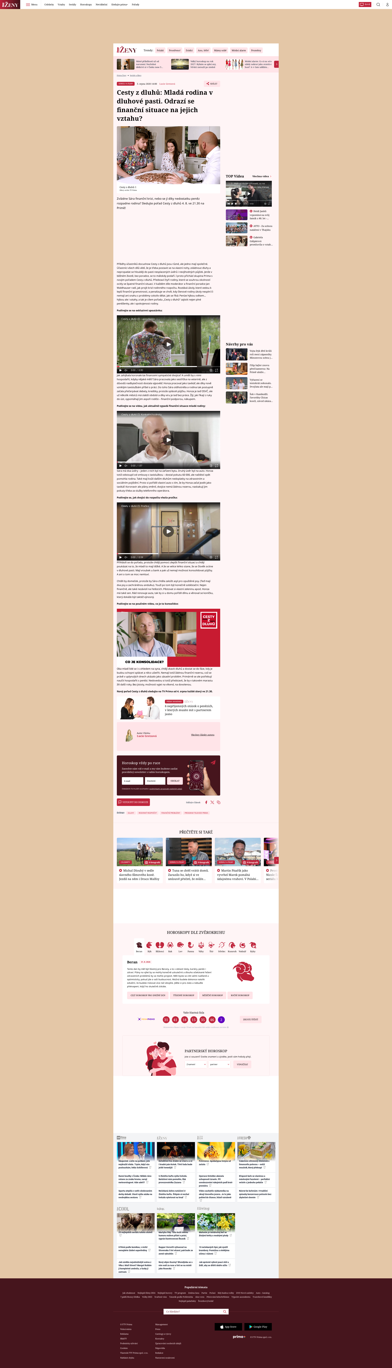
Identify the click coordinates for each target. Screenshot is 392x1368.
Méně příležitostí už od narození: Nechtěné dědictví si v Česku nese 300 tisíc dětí (150, 65)
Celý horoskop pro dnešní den (148, 995)
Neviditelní (101, 4)
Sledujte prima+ (119, 4)
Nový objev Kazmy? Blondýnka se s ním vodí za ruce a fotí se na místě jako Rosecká (175, 1265)
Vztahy (61, 4)
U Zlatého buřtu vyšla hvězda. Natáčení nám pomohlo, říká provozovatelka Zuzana (173, 1179)
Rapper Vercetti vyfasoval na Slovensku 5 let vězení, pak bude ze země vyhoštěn (176, 1250)
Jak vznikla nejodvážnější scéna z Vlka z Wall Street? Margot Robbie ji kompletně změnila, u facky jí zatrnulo (135, 1267)
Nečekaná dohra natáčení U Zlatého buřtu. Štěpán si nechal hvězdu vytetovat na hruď (174, 1194)
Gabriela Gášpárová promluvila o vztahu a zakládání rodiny (261, 243)
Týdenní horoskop (183, 995)
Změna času (193, 1293)
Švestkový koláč (205, 1301)
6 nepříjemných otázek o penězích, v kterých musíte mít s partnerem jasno (189, 710)
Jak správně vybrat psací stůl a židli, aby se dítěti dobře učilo (214, 1264)
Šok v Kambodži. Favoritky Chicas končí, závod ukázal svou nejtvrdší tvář (261, 398)
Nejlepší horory (165, 1293)
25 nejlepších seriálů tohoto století (135, 1232)
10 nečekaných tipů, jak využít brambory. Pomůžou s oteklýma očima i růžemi (214, 1250)
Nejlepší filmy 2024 (146, 1293)
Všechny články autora (202, 734)
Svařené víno (161, 1296)
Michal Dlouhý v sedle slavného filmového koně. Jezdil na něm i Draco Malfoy (139, 875)
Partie (204, 1293)
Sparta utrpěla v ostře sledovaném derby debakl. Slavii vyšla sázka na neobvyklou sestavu (135, 1194)
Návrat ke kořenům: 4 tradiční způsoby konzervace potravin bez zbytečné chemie (255, 1194)
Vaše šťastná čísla (193, 1012)
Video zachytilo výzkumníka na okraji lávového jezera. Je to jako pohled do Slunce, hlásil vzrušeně (215, 1194)
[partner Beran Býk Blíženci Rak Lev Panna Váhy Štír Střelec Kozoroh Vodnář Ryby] (219, 1064)
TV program (180, 1293)
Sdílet (213, 84)
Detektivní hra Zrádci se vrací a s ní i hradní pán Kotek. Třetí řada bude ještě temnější (175, 1164)
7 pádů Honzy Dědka (130, 1296)
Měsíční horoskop (212, 995)
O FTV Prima (126, 1324)
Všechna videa (261, 176)
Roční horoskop (240, 995)
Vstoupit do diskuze (135, 802)
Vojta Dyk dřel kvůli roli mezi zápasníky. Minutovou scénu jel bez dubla (261, 354)
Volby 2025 (147, 1296)
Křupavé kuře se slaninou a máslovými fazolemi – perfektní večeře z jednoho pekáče (254, 1179)
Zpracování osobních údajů (168, 1343)
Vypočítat (242, 1064)
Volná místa (125, 1329)
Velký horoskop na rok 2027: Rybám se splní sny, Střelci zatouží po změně (203, 64)
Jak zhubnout (129, 1293)
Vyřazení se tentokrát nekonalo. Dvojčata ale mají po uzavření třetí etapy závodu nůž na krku (261, 383)
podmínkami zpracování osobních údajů (166, 789)
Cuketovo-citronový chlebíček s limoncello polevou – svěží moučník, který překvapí (254, 1164)
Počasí (212, 1293)
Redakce (159, 1352)
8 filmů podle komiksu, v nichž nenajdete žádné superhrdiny (133, 1249)
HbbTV (123, 1338)
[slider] (168, 366)
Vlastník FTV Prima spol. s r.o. (134, 1352)
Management (161, 1324)
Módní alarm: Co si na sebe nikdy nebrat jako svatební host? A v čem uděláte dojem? (258, 65)
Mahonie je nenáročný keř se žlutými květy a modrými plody (214, 1234)
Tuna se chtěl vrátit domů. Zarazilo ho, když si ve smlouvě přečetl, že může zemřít (188, 877)
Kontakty (159, 1338)
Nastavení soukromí (165, 1357)
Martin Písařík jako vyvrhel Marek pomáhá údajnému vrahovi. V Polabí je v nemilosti (236, 877)
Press (157, 1329)
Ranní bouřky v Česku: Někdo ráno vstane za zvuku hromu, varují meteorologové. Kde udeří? (135, 1179)
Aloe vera (199, 1296)
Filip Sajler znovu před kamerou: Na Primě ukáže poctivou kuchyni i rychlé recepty (260, 369)
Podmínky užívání (129, 1343)
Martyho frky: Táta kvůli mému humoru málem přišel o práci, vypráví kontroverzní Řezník (173, 1235)
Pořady (135, 4)
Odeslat (175, 780)
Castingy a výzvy (163, 1334)
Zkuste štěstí (250, 1019)
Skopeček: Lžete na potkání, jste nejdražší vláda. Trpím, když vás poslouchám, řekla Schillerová (134, 1164)
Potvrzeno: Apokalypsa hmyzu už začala (215, 1162)
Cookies (124, 1348)
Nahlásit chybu (127, 1357)
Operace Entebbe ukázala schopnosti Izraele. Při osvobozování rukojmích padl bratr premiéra (215, 1181)
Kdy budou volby (226, 1293)
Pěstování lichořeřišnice (218, 1296)
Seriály (72, 4)
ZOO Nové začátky (245, 1293)
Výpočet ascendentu (241, 1296)
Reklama (124, 1334)
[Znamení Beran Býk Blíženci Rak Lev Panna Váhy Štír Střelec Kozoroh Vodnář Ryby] (155, 781)
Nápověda (160, 1348)
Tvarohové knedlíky (262, 1296)
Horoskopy (86, 4)
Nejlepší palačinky (187, 1301)
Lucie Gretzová (167, 83)
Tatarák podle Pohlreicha (181, 1296)
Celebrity (49, 4)
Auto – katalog (263, 1293)
